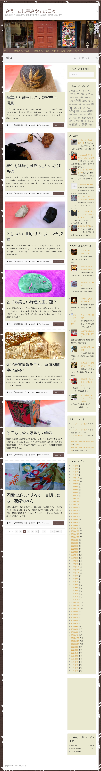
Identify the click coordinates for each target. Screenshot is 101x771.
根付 (84, 108)
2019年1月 (75, 528)
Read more (58, 125)
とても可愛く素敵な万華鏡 (29, 432)
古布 (86, 97)
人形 (88, 94)
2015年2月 (75, 668)
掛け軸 (82, 104)
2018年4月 (75, 555)
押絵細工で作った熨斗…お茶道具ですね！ (87, 382)
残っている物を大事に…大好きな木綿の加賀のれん (86, 214)
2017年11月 (75, 570)
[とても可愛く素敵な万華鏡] (35, 413)
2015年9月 (75, 647)
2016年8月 (75, 614)
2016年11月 (75, 605)
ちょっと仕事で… (77, 436)
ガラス (72, 94)
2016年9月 (75, 611)
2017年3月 (75, 593)
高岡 (90, 125)
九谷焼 (80, 94)
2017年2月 (75, 596)
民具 (88, 108)
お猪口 (72, 91)
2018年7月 (75, 546)
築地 (70, 114)
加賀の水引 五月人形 (85, 185)
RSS (84, 51)
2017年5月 (75, 588)
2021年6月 (75, 469)
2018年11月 (75, 534)
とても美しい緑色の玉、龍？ (31, 302)
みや (10, 125)
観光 (89, 117)
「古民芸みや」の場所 (40, 51)
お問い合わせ (66, 51)
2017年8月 (75, 579)
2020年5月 (75, 492)
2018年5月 (75, 552)
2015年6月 (75, 656)
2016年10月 (75, 608)
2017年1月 (75, 599)
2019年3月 (75, 522)
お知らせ (55, 51)
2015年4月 (75, 662)
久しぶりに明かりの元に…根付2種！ (34, 236)
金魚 (89, 121)
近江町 (76, 121)
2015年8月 (75, 650)
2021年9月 (75, 466)
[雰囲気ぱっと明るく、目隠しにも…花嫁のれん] (35, 476)
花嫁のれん (82, 114)
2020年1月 (75, 495)
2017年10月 (75, 573)
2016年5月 (75, 623)
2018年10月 (75, 537)
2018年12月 (75, 531)
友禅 (81, 97)
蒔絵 (74, 118)
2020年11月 (75, 481)
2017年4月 (75, 591)
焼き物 (74, 111)
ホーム (6, 51)
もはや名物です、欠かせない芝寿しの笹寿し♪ (87, 398)
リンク (77, 51)
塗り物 (86, 100)
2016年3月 (75, 629)
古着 (71, 101)
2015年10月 (75, 644)
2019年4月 (75, 519)
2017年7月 (75, 582)
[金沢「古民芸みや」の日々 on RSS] (96, 10)
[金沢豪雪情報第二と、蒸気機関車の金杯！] (35, 345)
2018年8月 (75, 543)
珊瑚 (84, 111)
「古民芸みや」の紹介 (20, 51)
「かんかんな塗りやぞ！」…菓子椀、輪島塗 (86, 158)
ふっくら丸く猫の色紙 (79, 424)
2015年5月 (75, 659)
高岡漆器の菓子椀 (84, 226)
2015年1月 (75, 671)
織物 (75, 114)
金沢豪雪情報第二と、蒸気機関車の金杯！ (33, 367)
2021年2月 (75, 472)
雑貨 (74, 124)
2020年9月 (75, 484)
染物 (79, 108)
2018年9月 (75, 540)
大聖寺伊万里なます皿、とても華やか (87, 334)
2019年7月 (75, 510)
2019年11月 (75, 501)
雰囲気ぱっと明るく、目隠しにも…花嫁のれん (33, 498)
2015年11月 (75, 641)
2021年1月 (75, 475)
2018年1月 (75, 564)
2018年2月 (75, 561)
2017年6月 (75, 585)
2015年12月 (75, 638)
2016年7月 (75, 617)
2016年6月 (75, 620)
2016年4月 (75, 626)
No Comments (44, 125)
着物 (90, 111)
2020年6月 (75, 490)
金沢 (83, 120)
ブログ (33, 125)
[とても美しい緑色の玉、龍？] (35, 283)
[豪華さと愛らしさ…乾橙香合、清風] (35, 78)
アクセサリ (87, 91)
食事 (84, 124)
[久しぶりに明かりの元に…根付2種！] (35, 215)
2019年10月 (75, 504)
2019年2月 (75, 525)
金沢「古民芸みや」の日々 (30, 10)
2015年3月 (75, 665)
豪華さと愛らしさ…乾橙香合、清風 (33, 100)
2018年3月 (75, 558)
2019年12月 (75, 498)
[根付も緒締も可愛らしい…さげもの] (35, 146)
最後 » (58, 531)
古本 (90, 97)
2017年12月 (75, 567)
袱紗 (84, 118)
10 (44, 531)
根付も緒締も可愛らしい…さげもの (33, 168)
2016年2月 (75, 632)
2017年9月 (75, 576)
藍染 (79, 118)
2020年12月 (75, 478)
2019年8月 (75, 507)
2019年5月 (75, 516)
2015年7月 (75, 653)
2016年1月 (75, 635)
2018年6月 (75, 549)
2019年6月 (75, 513)
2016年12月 (75, 602)
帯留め (75, 104)
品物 (77, 100)
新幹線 (88, 104)
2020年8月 (75, 487)
